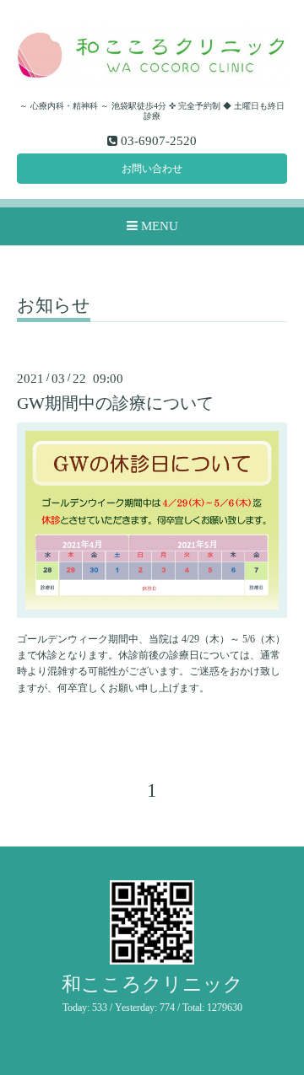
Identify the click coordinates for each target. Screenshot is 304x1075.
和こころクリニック (152, 984)
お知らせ (53, 306)
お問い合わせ (152, 169)
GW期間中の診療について (115, 403)
